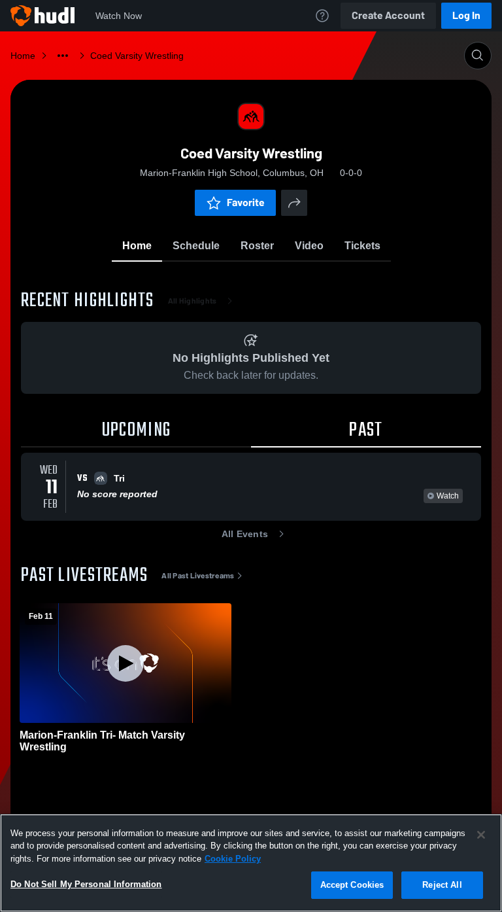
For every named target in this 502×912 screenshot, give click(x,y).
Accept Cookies (352, 885)
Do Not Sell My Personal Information (86, 884)
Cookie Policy (233, 859)
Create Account (388, 15)
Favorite (246, 202)
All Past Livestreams (197, 575)
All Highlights (192, 300)
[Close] (481, 834)
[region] (251, 863)
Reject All (441, 885)
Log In (466, 15)
